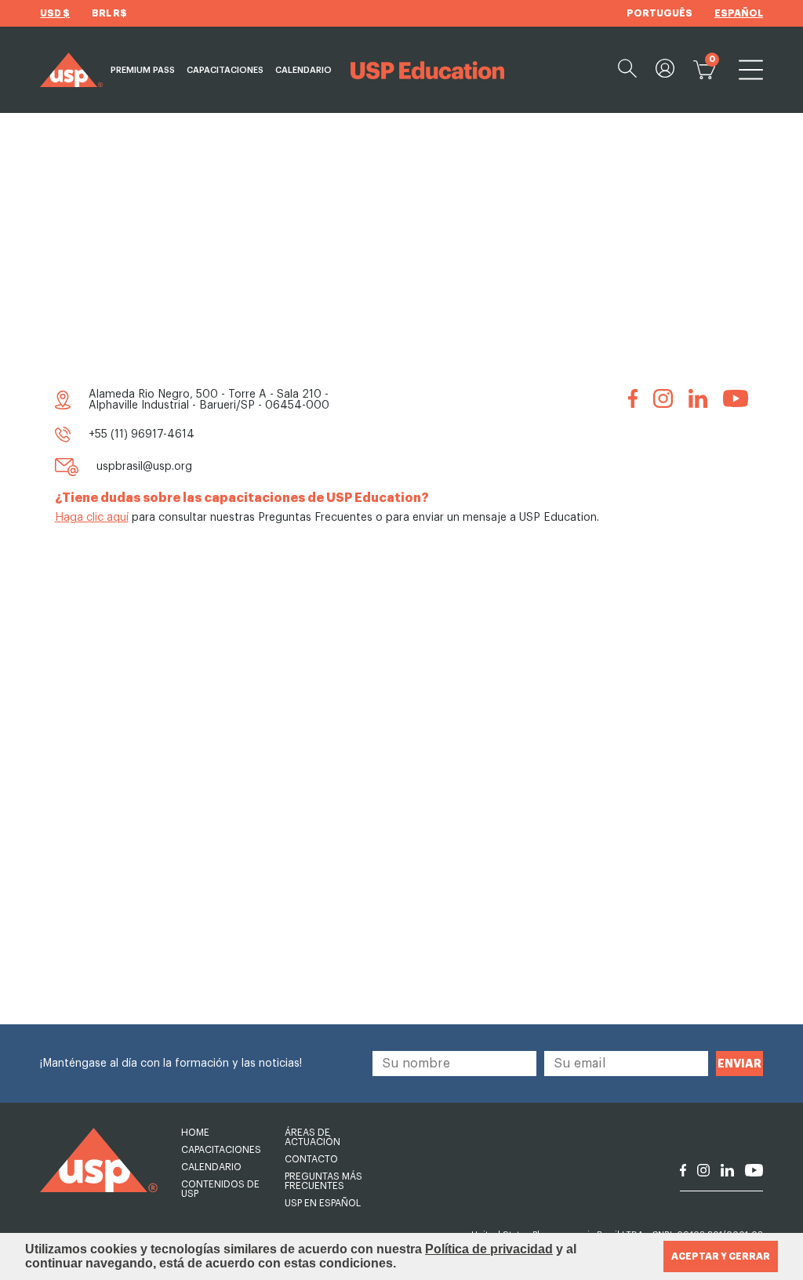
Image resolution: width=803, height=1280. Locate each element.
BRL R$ (109, 13)
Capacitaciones (225, 70)
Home (195, 1132)
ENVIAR (739, 1063)
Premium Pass (143, 70)
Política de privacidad (489, 1249)
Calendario (303, 70)
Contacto (311, 1159)
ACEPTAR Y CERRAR (720, 1256)
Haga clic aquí (92, 517)
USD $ (55, 13)
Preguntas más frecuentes (323, 1181)
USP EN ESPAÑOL (323, 1203)
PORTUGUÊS (659, 13)
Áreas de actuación (312, 1137)
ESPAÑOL (738, 13)
